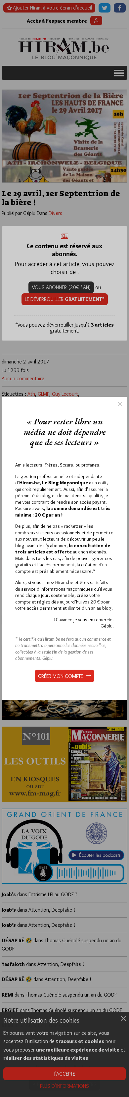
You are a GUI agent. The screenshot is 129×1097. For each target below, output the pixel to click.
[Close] (119, 404)
